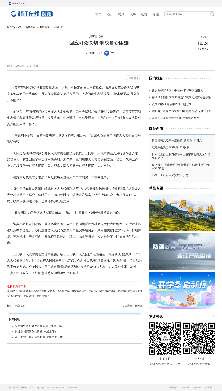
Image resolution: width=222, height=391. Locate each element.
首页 (98, 14)
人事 (133, 14)
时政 (121, 14)
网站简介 (173, 387)
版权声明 (185, 387)
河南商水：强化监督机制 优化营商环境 (39, 337)
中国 (56, 27)
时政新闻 (44, 27)
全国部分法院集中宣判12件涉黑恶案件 (175, 118)
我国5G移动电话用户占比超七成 (171, 104)
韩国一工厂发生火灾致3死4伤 (170, 175)
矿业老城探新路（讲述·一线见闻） (36, 331)
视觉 (144, 14)
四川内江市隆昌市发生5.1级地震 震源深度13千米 (182, 111)
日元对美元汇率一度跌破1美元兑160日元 (177, 140)
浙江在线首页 (10, 3)
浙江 (110, 14)
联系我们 (209, 387)
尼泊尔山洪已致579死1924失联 (170, 147)
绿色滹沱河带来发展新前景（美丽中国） (40, 326)
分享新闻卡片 (133, 78)
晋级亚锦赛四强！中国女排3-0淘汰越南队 (177, 90)
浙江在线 (30, 27)
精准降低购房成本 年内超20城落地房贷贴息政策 (181, 97)
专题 (156, 14)
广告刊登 (197, 387)
